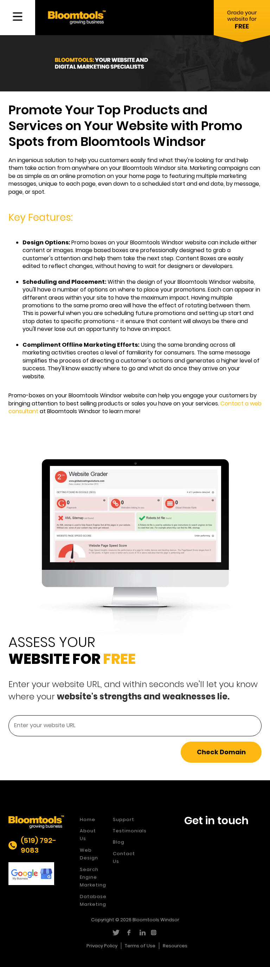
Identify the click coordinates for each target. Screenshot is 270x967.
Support (123, 819)
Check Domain (221, 752)
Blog (118, 842)
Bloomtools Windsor (156, 919)
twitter (115, 932)
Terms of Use (140, 945)
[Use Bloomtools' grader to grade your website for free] (242, 23)
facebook (128, 932)
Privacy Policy (101, 945)
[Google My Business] (36, 873)
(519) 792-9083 (38, 845)
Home (87, 819)
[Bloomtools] (76, 17)
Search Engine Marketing (93, 877)
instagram (154, 932)
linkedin (141, 932)
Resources (175, 945)
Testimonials (130, 830)
